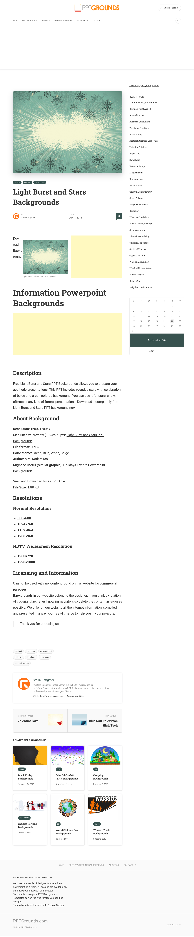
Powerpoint (39, 182)
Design (17, 182)
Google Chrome (56, 905)
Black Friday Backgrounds (25, 777)
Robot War (134, 281)
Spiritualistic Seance (139, 242)
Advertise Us (82, 21)
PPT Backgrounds (29, 927)
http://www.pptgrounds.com (52, 696)
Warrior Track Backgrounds (101, 831)
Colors (44, 21)
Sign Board (134, 159)
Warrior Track (136, 274)
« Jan (151, 351)
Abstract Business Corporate (143, 140)
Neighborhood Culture (140, 287)
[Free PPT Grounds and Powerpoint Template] (97, 8)
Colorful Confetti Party (140, 191)
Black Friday (135, 134)
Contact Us (130, 865)
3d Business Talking (139, 236)
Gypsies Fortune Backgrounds (27, 825)
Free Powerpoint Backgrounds (86, 865)
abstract (18, 651)
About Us (114, 865)
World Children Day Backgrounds (67, 831)
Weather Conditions (139, 217)
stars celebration (22, 663)
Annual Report (136, 115)
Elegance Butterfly (138, 204)
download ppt (46, 651)
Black (22, 769)
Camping (134, 210)
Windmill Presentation (140, 268)
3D (96, 769)
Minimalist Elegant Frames (143, 102)
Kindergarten (136, 179)
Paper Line (134, 153)
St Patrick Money (138, 230)
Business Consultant (139, 121)
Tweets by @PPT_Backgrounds (144, 85)
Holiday (27, 182)
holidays (18, 657)
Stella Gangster (28, 217)
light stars (45, 657)
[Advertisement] (97, 48)
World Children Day (139, 261)
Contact (96, 21)
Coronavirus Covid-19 (140, 108)
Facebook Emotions (139, 128)
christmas (31, 651)
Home (15, 21)
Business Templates (63, 21)
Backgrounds (28, 21)
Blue (59, 769)
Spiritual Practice (137, 249)
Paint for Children (138, 147)
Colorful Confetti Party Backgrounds (67, 777)
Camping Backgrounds (100, 777)
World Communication (140, 223)
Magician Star (136, 172)
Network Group (137, 166)
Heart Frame (135, 185)
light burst (31, 657)
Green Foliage (136, 198)
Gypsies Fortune (137, 255)
